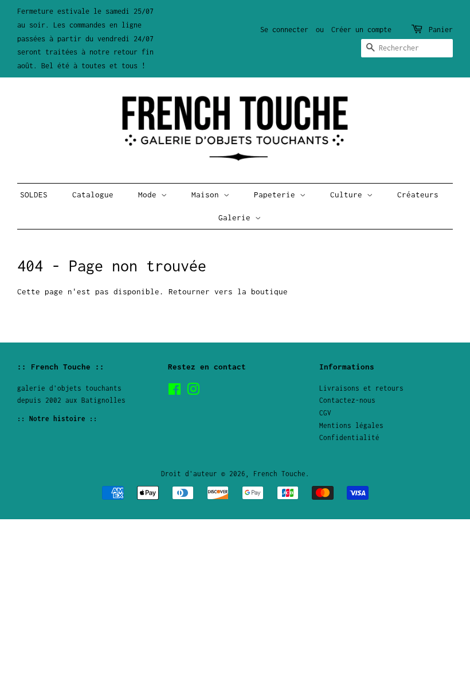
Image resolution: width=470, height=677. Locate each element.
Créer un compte (361, 29)
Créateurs (417, 194)
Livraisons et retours (361, 388)
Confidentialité (349, 437)
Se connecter (284, 29)
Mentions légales (351, 425)
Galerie (236, 217)
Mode (149, 194)
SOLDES (34, 194)
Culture (348, 194)
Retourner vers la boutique (228, 291)
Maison (207, 194)
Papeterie (277, 194)
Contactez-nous (347, 400)
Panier (441, 29)
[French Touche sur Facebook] (174, 391)
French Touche (279, 473)
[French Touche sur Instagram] (193, 391)
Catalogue (92, 194)
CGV (325, 413)
